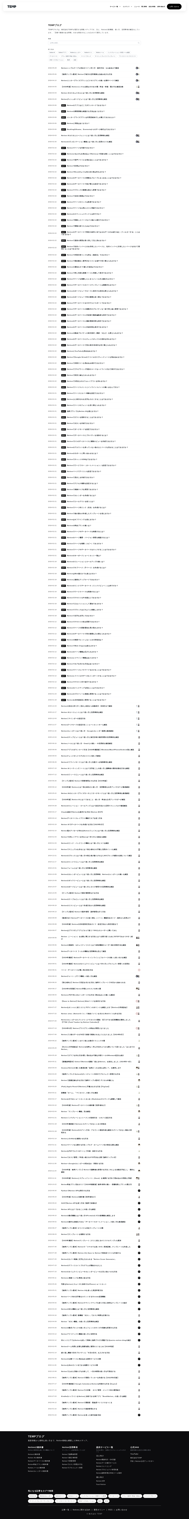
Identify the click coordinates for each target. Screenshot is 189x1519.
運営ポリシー (99, 1510)
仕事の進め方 (161, 6)
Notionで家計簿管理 (69, 1458)
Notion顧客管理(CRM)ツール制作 (109, 1473)
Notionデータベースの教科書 (39, 1461)
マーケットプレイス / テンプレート (105, 56)
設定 (75, 60)
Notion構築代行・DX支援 (106, 1459)
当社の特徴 (152, 6)
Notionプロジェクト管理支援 (107, 1469)
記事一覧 (65, 1510)
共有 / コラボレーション (57, 60)
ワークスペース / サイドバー (127, 56)
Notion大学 (100, 1481)
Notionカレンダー (75, 52)
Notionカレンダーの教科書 (38, 1471)
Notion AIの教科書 (35, 1458)
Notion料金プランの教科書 (38, 1464)
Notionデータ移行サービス (106, 1463)
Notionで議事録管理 (69, 1454)
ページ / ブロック (86, 56)
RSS (110, 1510)
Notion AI (52, 52)
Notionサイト (88, 52)
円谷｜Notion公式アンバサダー (142, 1461)
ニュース (137, 6)
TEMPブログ (36, 1436)
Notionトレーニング (104, 1466)
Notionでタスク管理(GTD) (72, 1464)
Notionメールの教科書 (36, 1468)
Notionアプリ (62, 52)
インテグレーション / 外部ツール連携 (119, 52)
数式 (68, 60)
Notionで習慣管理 (69, 1461)
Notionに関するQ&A (81, 1510)
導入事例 (144, 6)
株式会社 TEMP (95, 1514)
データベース (53, 56)
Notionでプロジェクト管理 (72, 1468)
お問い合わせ (174, 6)
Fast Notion (101, 1484)
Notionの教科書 (34, 1454)
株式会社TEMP (136, 1458)
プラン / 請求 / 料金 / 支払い (69, 56)
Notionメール (100, 52)
